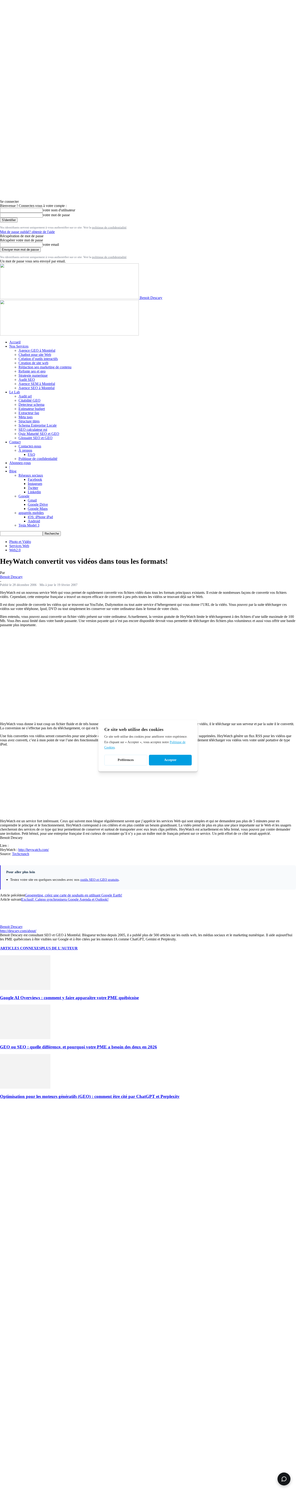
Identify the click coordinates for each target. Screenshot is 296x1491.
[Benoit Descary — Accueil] (69, 334)
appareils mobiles (31, 513)
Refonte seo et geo (32, 371)
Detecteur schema (31, 405)
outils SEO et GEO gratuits (99, 879)
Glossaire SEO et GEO (35, 438)
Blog (12, 471)
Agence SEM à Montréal (36, 384)
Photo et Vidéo (20, 542)
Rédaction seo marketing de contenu (44, 367)
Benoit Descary (11, 577)
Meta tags (25, 417)
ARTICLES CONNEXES (20, 948)
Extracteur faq (28, 413)
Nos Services (18, 346)
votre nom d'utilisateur (59, 210)
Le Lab (14, 392)
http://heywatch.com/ (33, 850)
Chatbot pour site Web (34, 355)
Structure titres (29, 421)
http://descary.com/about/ (18, 931)
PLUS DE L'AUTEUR (59, 948)
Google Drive (38, 504)
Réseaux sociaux (30, 475)
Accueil (15, 342)
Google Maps (38, 509)
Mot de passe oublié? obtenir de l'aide (27, 232)
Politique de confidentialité (37, 459)
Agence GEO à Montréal (36, 350)
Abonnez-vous (20, 463)
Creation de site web (33, 363)
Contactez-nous (29, 446)
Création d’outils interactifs (38, 359)
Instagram (35, 484)
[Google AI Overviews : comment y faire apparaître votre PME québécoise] (25, 989)
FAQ (31, 454)
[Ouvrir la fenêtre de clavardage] (284, 1479)
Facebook (35, 479)
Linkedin (34, 492)
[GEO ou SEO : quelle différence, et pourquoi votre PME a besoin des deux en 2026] (25, 1038)
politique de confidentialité (109, 227)
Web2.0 (15, 550)
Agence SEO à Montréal (36, 388)
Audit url (25, 396)
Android (34, 521)
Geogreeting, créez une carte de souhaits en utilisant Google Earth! (73, 895)
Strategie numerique (33, 375)
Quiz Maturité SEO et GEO (38, 434)
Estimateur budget (31, 409)
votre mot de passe (56, 215)
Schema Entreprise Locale (37, 425)
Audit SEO (26, 380)
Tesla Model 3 (28, 525)
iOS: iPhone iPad (40, 517)
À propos (25, 450)
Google (23, 496)
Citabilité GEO (29, 400)
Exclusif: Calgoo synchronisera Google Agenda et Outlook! (64, 899)
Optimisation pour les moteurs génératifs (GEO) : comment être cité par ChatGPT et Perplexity (90, 1096)
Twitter (33, 488)
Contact (15, 442)
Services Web (19, 546)
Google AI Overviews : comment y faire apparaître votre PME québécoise (69, 997)
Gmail (32, 500)
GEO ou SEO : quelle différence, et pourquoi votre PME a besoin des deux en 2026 (78, 1046)
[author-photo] (11, 922)
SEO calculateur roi (32, 429)
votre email (51, 244)
